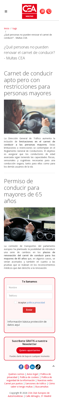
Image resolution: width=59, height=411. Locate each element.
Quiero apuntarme (29, 350)
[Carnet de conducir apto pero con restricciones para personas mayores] (29, 117)
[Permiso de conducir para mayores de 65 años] (29, 224)
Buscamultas (41, 386)
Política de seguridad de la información (29, 379)
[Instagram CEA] (26, 366)
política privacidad (36, 302)
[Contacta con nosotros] (49, 11)
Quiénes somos (16, 374)
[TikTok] (38, 366)
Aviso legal (32, 374)
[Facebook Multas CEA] (21, 366)
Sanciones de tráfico (35, 383)
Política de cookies (29, 377)
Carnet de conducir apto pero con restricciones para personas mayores (28, 83)
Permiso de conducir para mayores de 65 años (23, 191)
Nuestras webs (45, 380)
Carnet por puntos (13, 383)
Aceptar (31, 302)
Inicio (6, 28)
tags (15, 28)
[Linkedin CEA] (32, 366)
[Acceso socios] (42, 11)
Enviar (29, 310)
